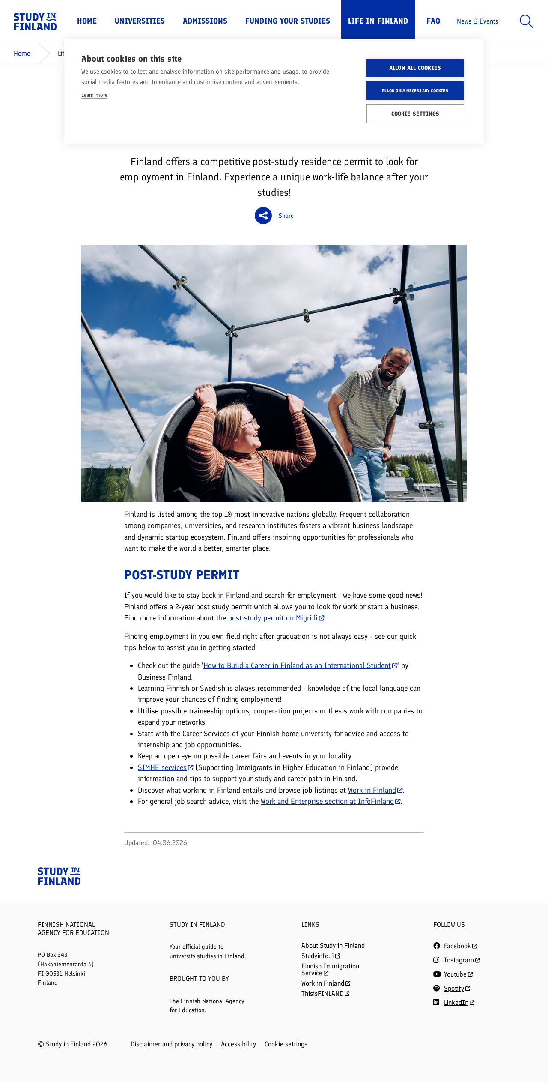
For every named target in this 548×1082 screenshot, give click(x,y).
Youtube (455, 974)
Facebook (457, 946)
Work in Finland (372, 789)
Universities (140, 21)
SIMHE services (162, 767)
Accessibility (238, 1044)
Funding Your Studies (287, 21)
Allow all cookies (415, 67)
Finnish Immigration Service (330, 969)
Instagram (459, 960)
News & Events (477, 21)
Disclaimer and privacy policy (171, 1044)
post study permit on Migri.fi (273, 617)
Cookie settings (286, 1044)
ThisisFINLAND (322, 993)
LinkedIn (456, 1002)
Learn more (94, 95)
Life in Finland (378, 21)
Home (87, 21)
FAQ (433, 21)
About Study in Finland (333, 945)
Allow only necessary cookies (415, 90)
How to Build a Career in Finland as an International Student (297, 665)
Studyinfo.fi (317, 956)
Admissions (205, 21)
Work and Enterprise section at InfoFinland (327, 801)
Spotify (454, 988)
